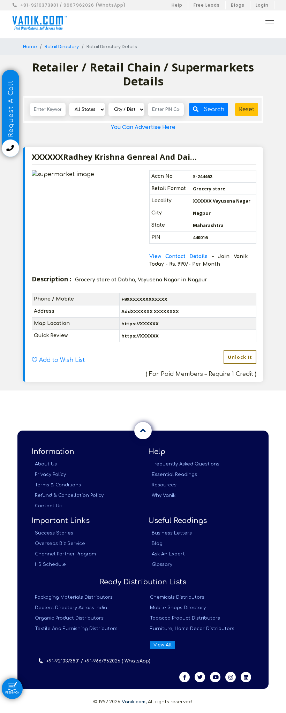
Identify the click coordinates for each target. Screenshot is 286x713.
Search (214, 109)
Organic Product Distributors (69, 618)
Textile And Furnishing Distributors (76, 628)
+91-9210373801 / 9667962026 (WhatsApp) (73, 5)
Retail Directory (62, 46)
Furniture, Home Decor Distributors (192, 628)
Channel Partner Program (65, 554)
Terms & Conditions (58, 485)
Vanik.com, (134, 701)
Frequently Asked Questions (185, 464)
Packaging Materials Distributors (74, 597)
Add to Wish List (61, 360)
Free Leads (207, 5)
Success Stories (54, 533)
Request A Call (10, 109)
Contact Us (48, 505)
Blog (157, 543)
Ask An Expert (168, 554)
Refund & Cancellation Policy (69, 495)
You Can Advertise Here (143, 127)
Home (30, 46)
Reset (246, 109)
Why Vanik (163, 495)
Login (262, 5)
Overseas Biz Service (60, 543)
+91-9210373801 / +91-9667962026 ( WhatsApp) (98, 661)
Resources (164, 485)
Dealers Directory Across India (71, 607)
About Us (46, 464)
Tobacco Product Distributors (185, 618)
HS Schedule (50, 564)
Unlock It (240, 357)
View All (162, 645)
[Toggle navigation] (267, 23)
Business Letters (172, 533)
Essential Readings (174, 474)
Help (177, 5)
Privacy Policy (50, 474)
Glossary (162, 564)
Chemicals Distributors (177, 597)
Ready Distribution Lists (143, 582)
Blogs (237, 5)
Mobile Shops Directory (178, 607)
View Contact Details (180, 256)
